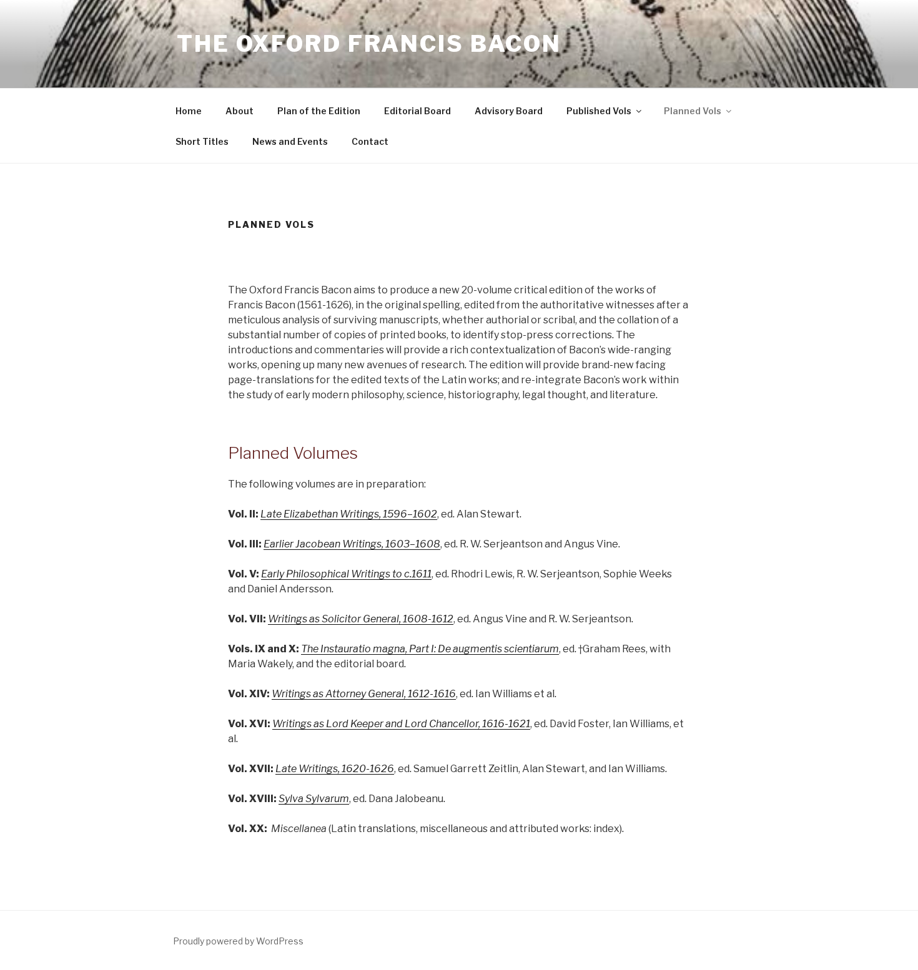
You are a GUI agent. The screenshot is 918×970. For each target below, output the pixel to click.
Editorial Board (417, 110)
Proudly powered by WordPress (238, 941)
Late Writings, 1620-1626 (334, 769)
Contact (370, 141)
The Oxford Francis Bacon (369, 43)
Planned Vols (692, 110)
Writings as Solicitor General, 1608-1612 (360, 619)
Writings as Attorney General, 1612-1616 (364, 694)
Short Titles (202, 141)
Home (188, 110)
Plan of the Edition (318, 110)
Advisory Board (509, 110)
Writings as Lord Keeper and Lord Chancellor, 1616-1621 (401, 724)
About (239, 110)
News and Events (290, 141)
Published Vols (598, 110)
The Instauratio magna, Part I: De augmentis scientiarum (430, 649)
